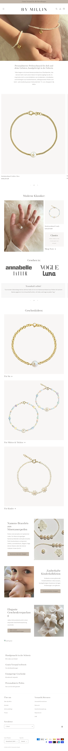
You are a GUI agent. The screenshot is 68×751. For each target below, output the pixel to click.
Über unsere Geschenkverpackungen (17, 630)
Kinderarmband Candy (52, 226)
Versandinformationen (41, 701)
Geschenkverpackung (40, 709)
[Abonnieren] (32, 726)
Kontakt (6, 705)
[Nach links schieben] (30, 185)
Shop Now (49, 249)
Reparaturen (38, 712)
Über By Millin (8, 701)
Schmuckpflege (8, 709)
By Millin (9, 747)
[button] (3, 9)
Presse (6, 712)
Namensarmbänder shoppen (18, 554)
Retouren (37, 705)
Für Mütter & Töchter (13, 443)
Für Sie (7, 376)
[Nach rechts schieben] (37, 185)
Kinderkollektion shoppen (50, 591)
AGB (36, 716)
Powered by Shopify (16, 747)
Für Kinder (9, 509)
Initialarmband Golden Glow (10, 176)
